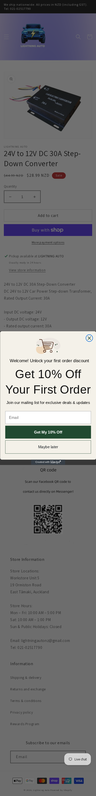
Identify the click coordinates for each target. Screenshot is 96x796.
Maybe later (48, 447)
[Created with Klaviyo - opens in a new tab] (48, 462)
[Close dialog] (89, 338)
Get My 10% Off (48, 432)
